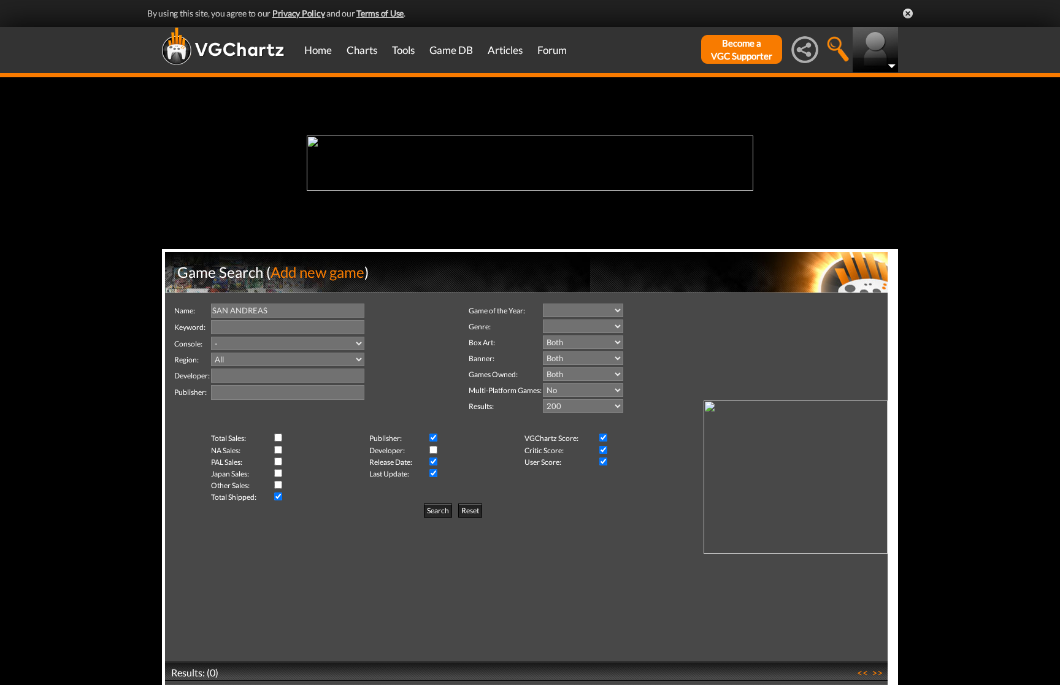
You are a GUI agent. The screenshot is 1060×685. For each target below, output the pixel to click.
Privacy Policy (298, 13)
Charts (362, 50)
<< (862, 672)
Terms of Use (380, 13)
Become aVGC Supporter (741, 49)
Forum (552, 50)
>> (877, 672)
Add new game (317, 272)
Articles (505, 50)
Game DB (451, 50)
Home (318, 50)
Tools (403, 50)
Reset (470, 510)
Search (438, 510)
